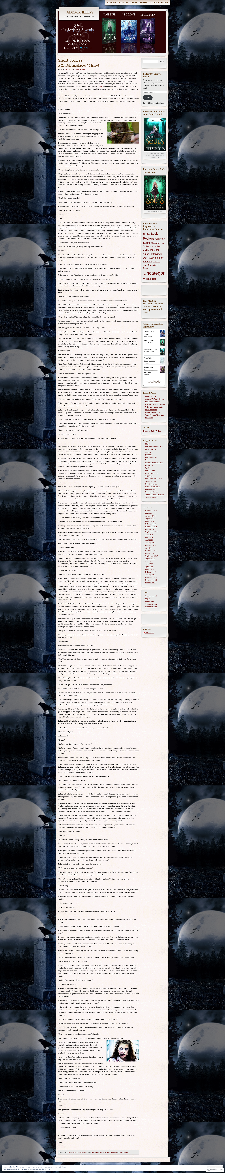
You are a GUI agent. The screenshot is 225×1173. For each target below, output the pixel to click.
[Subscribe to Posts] (144, 633)
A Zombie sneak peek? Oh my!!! (79, 65)
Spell (147, 468)
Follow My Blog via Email (152, 75)
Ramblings (72, 1152)
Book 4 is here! (150, 396)
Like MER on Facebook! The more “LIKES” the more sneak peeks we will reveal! (153, 306)
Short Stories (81, 1152)
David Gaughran (151, 473)
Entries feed (149, 601)
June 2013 (149, 564)
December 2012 (151, 577)
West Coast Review (152, 487)
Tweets (146, 427)
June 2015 (149, 534)
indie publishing (98, 1152)
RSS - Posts (149, 633)
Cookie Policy (46, 1169)
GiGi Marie (149, 476)
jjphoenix (148, 455)
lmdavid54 (149, 465)
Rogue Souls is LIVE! (153, 412)
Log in (147, 599)
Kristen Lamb (150, 470)
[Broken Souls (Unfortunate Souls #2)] (162, 346)
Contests (160, 238)
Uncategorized (158, 273)
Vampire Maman (151, 497)
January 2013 (150, 574)
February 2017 (150, 513)
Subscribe (143, 2)
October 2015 (150, 529)
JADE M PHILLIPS (79, 12)
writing (107, 1152)
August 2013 (150, 559)
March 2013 (149, 569)
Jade (146, 249)
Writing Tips (123, 2)
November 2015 (151, 527)
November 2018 (151, 510)
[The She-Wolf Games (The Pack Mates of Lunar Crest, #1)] (162, 337)
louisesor (148, 460)
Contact (134, 2)
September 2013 (151, 556)
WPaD (147, 363)
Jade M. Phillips (80, 69)
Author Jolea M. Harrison (154, 495)
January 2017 (150, 516)
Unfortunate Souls (150, 349)
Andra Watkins (150, 489)
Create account (151, 596)
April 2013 (149, 567)
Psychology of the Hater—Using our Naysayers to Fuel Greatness (155, 407)
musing (148, 452)
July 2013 (148, 561)
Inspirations (156, 246)
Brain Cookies (150, 449)
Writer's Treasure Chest (154, 463)
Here (100, 86)
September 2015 (151, 532)
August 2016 (150, 519)
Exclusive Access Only (159, 2)
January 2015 (150, 542)
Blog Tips (146, 234)
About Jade (111, 2)
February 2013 (150, 572)
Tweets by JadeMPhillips (152, 431)
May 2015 (149, 537)
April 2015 (149, 540)
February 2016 (150, 524)
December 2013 (151, 551)
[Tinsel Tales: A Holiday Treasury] (162, 363)
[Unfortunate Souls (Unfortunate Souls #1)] (162, 354)
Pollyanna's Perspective (154, 446)
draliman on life (151, 457)
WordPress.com (151, 606)
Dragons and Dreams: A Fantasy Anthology (151, 369)
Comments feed (151, 604)
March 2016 (149, 521)
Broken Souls (149, 340)
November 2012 (151, 580)
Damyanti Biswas (151, 492)
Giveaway (155, 243)
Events (146, 243)
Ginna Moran (148, 336)
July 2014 (148, 548)
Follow (147, 98)
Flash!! (147, 444)
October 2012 (150, 583)
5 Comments (123, 1152)
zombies (114, 1152)
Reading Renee (151, 484)
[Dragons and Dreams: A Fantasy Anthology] (162, 372)
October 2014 (150, 545)
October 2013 (150, 553)
